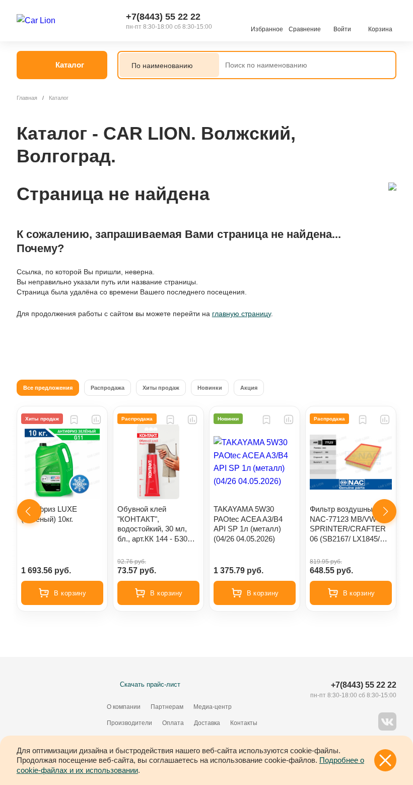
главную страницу (241, 314)
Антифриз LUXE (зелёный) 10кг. (49, 514)
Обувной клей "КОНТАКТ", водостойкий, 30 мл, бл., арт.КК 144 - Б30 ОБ (152, 524)
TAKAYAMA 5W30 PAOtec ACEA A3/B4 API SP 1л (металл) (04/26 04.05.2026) (248, 524)
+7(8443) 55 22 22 (163, 17)
